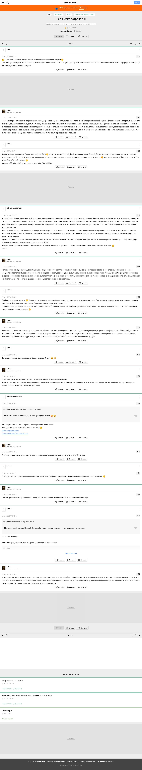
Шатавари (7, 710)
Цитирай (84, 69)
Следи (71, 36)
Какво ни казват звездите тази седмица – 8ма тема (27, 695)
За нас (32, 761)
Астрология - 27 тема (12, 680)
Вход (137, 2)
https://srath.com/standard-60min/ (15, 434)
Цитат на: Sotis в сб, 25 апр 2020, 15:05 (20, 522)
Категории (91, 761)
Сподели (84, 36)
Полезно (72, 69)
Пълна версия (102, 761)
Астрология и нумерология (12, 689)
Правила (50, 761)
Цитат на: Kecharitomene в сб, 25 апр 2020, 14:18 (23, 409)
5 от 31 (70, 44)
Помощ (82, 761)
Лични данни (60, 761)
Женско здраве (7, 719)
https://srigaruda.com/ (10, 431)
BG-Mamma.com (76, 765)
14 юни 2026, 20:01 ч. (89, 24)
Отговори (58, 36)
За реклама (40, 761)
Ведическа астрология (71, 19)
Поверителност (72, 761)
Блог (111, 761)
